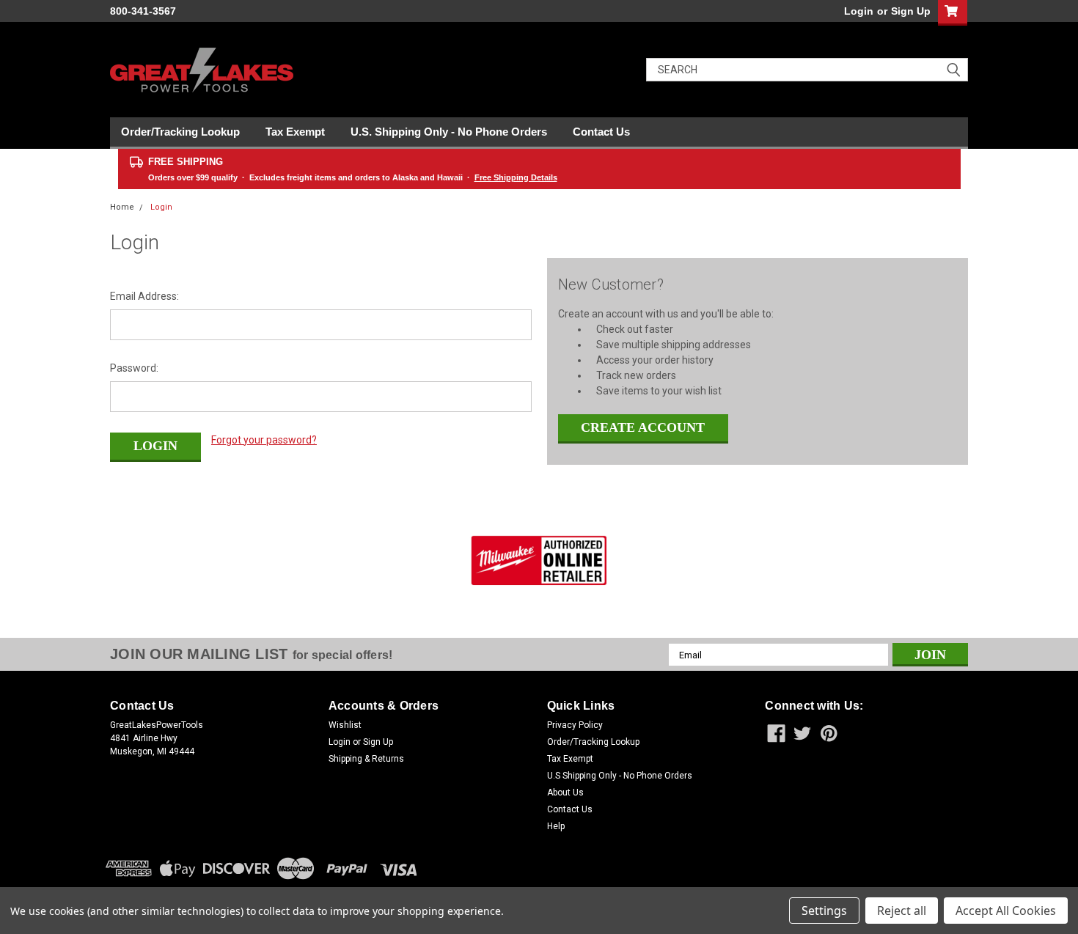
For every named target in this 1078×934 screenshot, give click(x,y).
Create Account (643, 427)
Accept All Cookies (1006, 910)
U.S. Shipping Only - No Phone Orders (449, 131)
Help (556, 826)
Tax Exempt (295, 131)
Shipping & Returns (366, 759)
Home (122, 207)
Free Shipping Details (515, 177)
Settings (824, 910)
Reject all (901, 910)
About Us (565, 792)
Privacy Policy (575, 725)
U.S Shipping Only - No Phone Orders (619, 776)
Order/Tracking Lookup (180, 131)
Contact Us (601, 131)
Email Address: (144, 296)
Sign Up (911, 11)
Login (858, 11)
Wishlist (345, 725)
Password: (134, 368)
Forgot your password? (264, 440)
